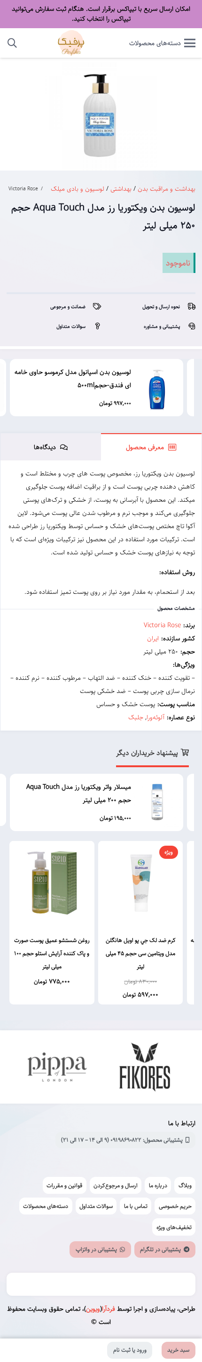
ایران (153, 638)
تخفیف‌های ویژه (174, 1227)
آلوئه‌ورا (155, 717)
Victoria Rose (23, 189)
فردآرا (108, 1309)
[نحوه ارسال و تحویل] (187, 306)
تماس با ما (136, 1206)
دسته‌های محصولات (45, 1206)
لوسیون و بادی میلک (77, 189)
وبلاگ (185, 1185)
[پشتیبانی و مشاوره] (187, 326)
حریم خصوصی (175, 1206)
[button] (12, 43)
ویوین (93, 1309)
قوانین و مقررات (64, 1185)
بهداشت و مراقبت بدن (166, 189)
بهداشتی (121, 189)
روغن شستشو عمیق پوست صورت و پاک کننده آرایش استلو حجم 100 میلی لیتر (52, 953)
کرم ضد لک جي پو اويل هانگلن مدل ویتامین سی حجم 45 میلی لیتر (141, 953)
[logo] (71, 43)
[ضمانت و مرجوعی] (93, 306)
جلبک (135, 717)
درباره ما (158, 1185)
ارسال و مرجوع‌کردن (115, 1185)
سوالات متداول (96, 1206)
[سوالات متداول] (93, 326)
